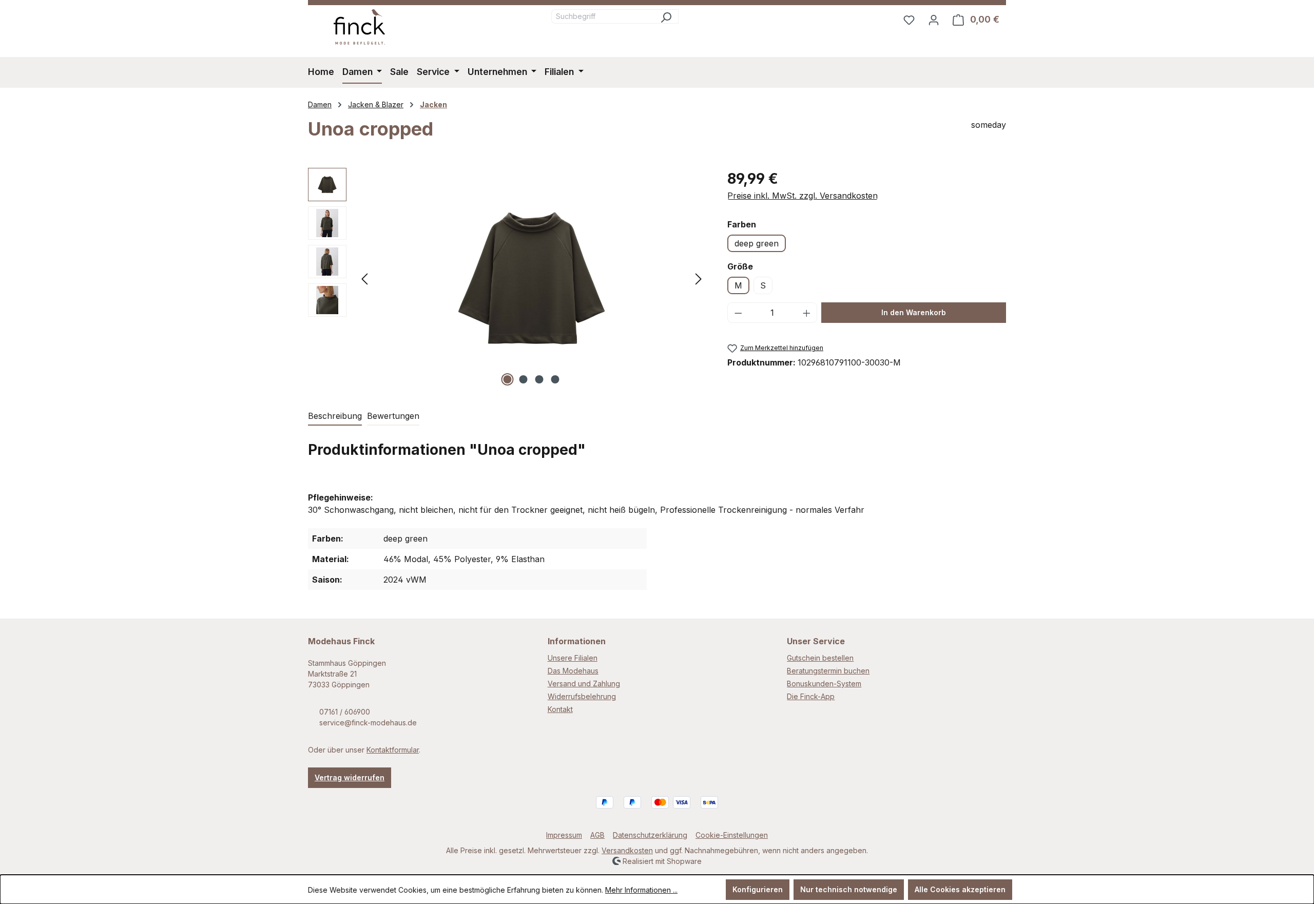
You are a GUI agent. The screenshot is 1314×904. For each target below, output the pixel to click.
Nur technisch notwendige (848, 889)
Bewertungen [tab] (393, 416)
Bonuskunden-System (824, 683)
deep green (757, 243)
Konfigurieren (757, 889)
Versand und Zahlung (584, 683)
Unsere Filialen (572, 657)
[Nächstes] (698, 278)
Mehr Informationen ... (641, 890)
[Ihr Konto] (933, 19)
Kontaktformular (392, 749)
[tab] (335, 416)
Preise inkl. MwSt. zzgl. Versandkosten (802, 195)
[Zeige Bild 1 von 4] (508, 379)
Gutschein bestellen (820, 657)
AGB (597, 835)
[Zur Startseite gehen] (359, 27)
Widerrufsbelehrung (582, 696)
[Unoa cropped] (532, 278)
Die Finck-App (811, 696)
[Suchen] (666, 16)
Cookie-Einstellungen (731, 835)
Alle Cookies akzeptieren (960, 889)
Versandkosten (627, 850)
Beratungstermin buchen (828, 670)
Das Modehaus (573, 670)
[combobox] (602, 16)
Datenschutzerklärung (650, 835)
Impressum (564, 835)
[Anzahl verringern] (738, 312)
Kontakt (560, 709)
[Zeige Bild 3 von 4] (539, 379)
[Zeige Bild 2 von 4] (523, 379)
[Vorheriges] (364, 278)
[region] (507, 278)
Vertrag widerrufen (349, 777)
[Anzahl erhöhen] (807, 312)
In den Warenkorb (913, 312)
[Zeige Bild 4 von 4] (555, 379)
